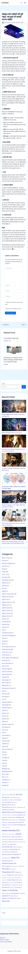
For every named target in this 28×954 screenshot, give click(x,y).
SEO (3, 732)
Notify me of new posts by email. (13, 308)
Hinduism (4, 660)
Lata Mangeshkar (11, 844)
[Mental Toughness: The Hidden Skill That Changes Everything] (14, 496)
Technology (18, 887)
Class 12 (4, 574)
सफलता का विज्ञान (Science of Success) (12, 433)
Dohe (3, 588)
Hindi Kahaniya (6, 649)
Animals (4, 560)
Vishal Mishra (14, 896)
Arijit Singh (18, 800)
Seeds (12, 882)
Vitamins (6, 898)
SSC (20, 885)
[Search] (24, 387)
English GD (5, 599)
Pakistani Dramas (9, 863)
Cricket (12, 809)
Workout (4, 782)
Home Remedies (6, 663)
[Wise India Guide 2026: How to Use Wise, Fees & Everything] (14, 515)
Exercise (10, 820)
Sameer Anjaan (12, 880)
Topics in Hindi (10, 890)
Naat (3, 691)
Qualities (4, 875)
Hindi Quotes (5, 655)
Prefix (5, 869)
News (15, 857)
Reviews (4, 719)
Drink (9, 815)
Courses (5, 809)
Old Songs (5, 696)
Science (4, 730)
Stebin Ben (6, 887)
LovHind (4, 2)
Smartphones (14, 885)
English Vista (11, 817)
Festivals (4, 624)
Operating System (7, 861)
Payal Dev (15, 866)
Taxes (3, 752)
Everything (5, 621)
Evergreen (20, 817)
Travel (3, 760)
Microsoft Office (6, 852)
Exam (4, 820)
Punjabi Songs (6, 707)
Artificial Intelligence (8, 563)
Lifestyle (4, 677)
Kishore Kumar (12, 841)
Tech (9, 340)
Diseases (4, 585)
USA (23, 893)
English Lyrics (6, 605)
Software (4, 743)
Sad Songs (5, 727)
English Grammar (7, 602)
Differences (5, 583)
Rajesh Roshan (18, 875)
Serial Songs (5, 735)
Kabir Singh (5, 841)
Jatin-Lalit (11, 839)
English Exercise (6, 596)
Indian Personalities (16, 836)
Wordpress (5, 780)
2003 (7, 794)
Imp (18, 834)
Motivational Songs (7, 688)
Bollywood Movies (7, 807)
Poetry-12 (21, 866)
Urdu (3, 763)
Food (4, 822)
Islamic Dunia (6, 671)
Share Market (18, 882)
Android (11, 800)
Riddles (4, 721)
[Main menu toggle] (25, 2)
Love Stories (7, 847)
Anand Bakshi (5, 800)
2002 (3, 794)
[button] (21, 3)
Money (17, 854)
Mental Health (15, 849)
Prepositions (8, 872)
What (19, 898)
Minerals (14, 852)
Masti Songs (5, 682)
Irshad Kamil (5, 839)
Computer (5, 577)
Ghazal (4, 638)
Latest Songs (5, 674)
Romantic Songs (6, 724)
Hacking (4, 641)
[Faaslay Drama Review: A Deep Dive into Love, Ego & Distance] (14, 441)
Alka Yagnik (5, 797)
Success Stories (6, 749)
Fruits (21, 822)
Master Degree (5, 849)
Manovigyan (5, 680)
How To (4, 666)
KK (19, 841)
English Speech (6, 610)
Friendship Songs (7, 633)
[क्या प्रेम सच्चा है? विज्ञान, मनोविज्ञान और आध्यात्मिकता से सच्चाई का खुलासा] (14, 478)
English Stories (6, 613)
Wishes (6, 901)
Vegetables (6, 896)
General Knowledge (7, 635)
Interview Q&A (6, 669)
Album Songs (5, 558)
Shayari (4, 738)
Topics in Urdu (6, 893)
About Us (2, 937)
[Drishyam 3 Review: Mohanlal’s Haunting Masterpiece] (14, 460)
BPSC (14, 807)
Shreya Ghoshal (6, 885)
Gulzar (7, 827)
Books (3, 569)
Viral (3, 766)
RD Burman (5, 877)
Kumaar (23, 841)
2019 (12, 794)
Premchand (13, 869)
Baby (15, 802)
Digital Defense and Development (14, 812)
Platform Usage (4, 939)
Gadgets (4, 825)
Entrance (4, 619)
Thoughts (4, 757)
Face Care (16, 820)
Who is (4, 777)
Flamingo (22, 820)
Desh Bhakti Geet (7, 580)
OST (3, 699)
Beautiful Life (6, 805)
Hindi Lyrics (5, 652)
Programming (6, 702)
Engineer (4, 817)
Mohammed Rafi (7, 854)
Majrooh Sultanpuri (17, 847)
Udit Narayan (15, 893)
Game (10, 825)
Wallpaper (5, 768)
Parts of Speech (7, 866)
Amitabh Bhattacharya (15, 797)
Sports (4, 746)
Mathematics (5, 685)
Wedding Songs (6, 771)
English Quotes (6, 608)
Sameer (4, 880)
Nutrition (4, 694)
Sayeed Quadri (5, 882)
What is (4, 774)
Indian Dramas (6, 836)
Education (21, 815)
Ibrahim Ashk (12, 834)
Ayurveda (4, 566)
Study (12, 887)
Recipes (4, 713)
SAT (20, 880)
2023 (19, 794)
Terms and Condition (6, 941)
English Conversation (8, 594)
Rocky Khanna (18, 877)
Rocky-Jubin (11, 877)
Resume (4, 716)
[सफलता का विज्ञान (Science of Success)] (14, 424)
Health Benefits (11, 830)
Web (13, 898)
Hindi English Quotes (8, 646)
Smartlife (13, 22)
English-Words (6, 616)
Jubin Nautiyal (19, 839)
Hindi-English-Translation (9, 658)
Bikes (13, 804)
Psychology (5, 705)
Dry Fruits (14, 815)
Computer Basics (21, 807)
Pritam (18, 872)
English (4, 591)
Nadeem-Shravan (6, 858)
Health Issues (5, 834)
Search (3, 383)
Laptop (4, 844)
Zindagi (4, 785)
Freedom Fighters (12, 822)
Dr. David (4, 815)
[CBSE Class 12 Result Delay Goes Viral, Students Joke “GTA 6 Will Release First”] (14, 533)
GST (3, 827)
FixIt (3, 630)
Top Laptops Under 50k (11, 338)
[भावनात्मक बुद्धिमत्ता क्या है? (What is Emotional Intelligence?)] (14, 406)
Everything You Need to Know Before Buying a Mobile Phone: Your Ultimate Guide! (13, 360)
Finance (4, 627)
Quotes (10, 875)
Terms (4, 913)
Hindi (3, 644)
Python (4, 710)
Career (4, 571)
